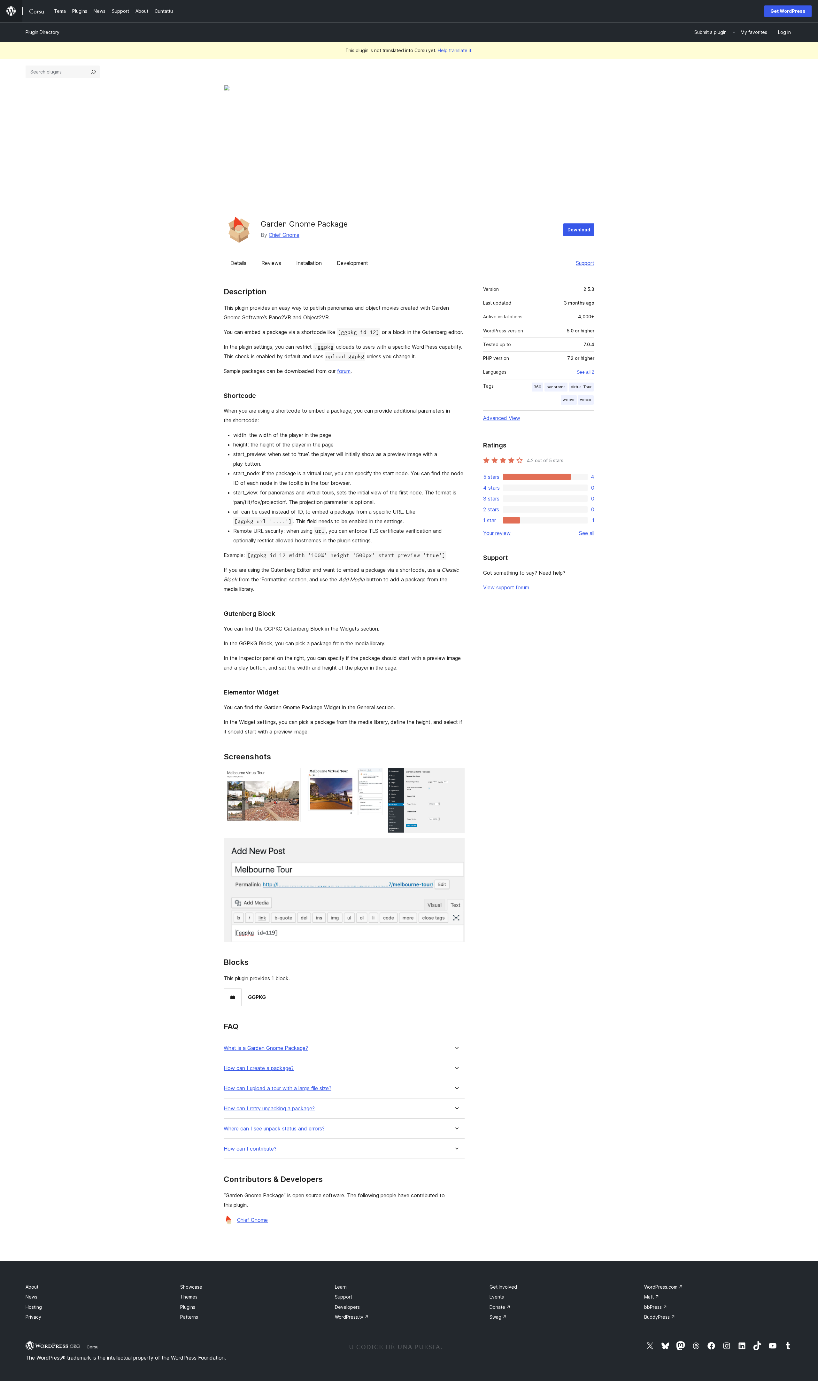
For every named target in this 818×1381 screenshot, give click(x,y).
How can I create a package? (259, 1068)
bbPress (655, 1307)
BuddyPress (659, 1317)
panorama (556, 386)
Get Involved (503, 1287)
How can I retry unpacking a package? (269, 1109)
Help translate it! (455, 50)
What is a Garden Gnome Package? (266, 1048)
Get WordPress (788, 11)
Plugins (187, 1307)
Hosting (34, 1307)
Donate (500, 1307)
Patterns (189, 1317)
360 (537, 386)
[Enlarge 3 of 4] (456, 776)
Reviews (271, 263)
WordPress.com (663, 1287)
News (31, 1297)
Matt (651, 1297)
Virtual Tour (581, 386)
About (32, 1287)
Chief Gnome (284, 235)
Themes (188, 1297)
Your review (497, 533)
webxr (586, 399)
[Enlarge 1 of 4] (292, 776)
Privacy (33, 1317)
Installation (309, 263)
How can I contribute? (250, 1149)
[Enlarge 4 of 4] (456, 846)
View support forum (506, 587)
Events (497, 1297)
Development (352, 263)
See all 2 (585, 372)
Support (585, 263)
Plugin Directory (42, 32)
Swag (498, 1317)
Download (578, 229)
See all (586, 533)
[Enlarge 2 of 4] (374, 776)
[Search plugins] (93, 72)
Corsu (92, 1346)
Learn (341, 1287)
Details (238, 263)
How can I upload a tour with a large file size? (277, 1088)
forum (344, 371)
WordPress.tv (352, 1317)
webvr (569, 399)
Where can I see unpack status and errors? (274, 1129)
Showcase (191, 1287)
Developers (347, 1307)
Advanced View (501, 418)
